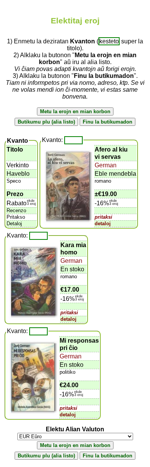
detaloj (103, 223)
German (106, 165)
